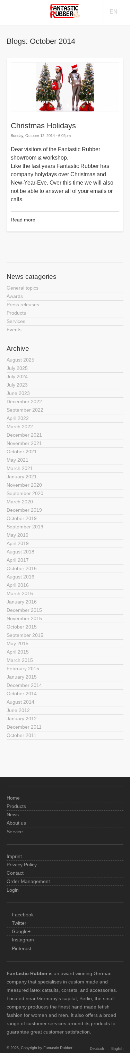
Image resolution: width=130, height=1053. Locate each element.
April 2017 (18, 560)
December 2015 (24, 610)
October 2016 (22, 568)
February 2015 (23, 668)
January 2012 (22, 718)
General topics (22, 288)
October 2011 (21, 735)
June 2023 (18, 393)
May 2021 (17, 460)
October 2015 (22, 627)
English (117, 1048)
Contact (15, 873)
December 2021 (24, 435)
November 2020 (24, 485)
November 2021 (24, 443)
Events (14, 329)
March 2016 (20, 593)
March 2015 (20, 660)
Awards (15, 296)
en (114, 12)
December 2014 (24, 685)
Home (13, 798)
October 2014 (22, 693)
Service (15, 831)
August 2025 (20, 360)
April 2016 (18, 585)
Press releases (23, 304)
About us (16, 823)
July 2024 (17, 376)
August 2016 (20, 577)
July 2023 (17, 385)
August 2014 (20, 702)
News (13, 814)
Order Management (28, 881)
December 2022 (24, 401)
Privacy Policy (22, 864)
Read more (23, 219)
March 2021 (20, 468)
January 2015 (22, 677)
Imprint (14, 856)
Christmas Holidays (43, 125)
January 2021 (22, 476)
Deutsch (97, 1048)
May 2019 (17, 535)
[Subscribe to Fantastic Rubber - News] (65, 239)
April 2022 (18, 418)
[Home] (65, 16)
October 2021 (22, 451)
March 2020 (20, 501)
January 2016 (22, 602)
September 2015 (25, 635)
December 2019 (24, 510)
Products (16, 313)
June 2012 (18, 710)
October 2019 (22, 518)
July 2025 (17, 368)
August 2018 (20, 551)
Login (13, 890)
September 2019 (25, 526)
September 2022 (25, 410)
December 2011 (24, 727)
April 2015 (18, 652)
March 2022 (20, 426)
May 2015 (17, 643)
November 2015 (24, 618)
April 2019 (18, 543)
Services (16, 321)
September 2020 (25, 493)
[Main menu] (10, 11)
